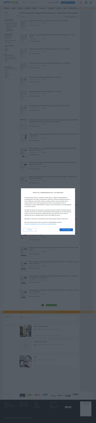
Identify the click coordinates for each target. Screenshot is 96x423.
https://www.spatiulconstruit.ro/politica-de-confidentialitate (40, 224)
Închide (30, 229)
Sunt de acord (66, 229)
